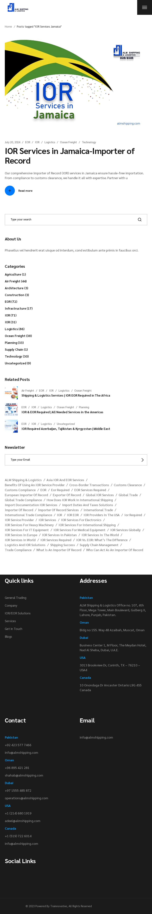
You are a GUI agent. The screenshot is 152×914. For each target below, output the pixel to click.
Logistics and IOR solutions (25, 545)
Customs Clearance (128, 485)
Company (11, 605)
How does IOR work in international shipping (80, 500)
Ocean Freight (68, 142)
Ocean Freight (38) (18, 336)
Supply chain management (99, 545)
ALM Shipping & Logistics (23, 480)
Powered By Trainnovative (51, 906)
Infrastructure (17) (19, 308)
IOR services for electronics (81, 520)
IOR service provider (19, 520)
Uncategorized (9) (18, 363)
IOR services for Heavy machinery (29, 525)
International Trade (98, 510)
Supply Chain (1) (16, 349)
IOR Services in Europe (21, 535)
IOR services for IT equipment (27, 530)
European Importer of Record (26, 495)
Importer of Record (19, 510)
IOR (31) (10, 322)
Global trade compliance (23, 500)
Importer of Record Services (58, 510)
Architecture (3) (16, 288)
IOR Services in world (20, 540)
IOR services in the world (100, 535)
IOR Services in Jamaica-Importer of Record (70, 155)
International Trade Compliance (28, 515)
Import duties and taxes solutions (87, 505)
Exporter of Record (67, 495)
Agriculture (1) (15, 274)
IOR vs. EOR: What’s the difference (102, 540)
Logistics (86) (14, 329)
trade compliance (18, 550)
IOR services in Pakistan (59, 535)
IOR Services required (55, 540)
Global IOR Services (100, 495)
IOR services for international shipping (87, 525)
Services (10, 621)
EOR (27, 142)
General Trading (15, 598)
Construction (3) (17, 295)
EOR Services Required (90, 490)
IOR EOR (73, 515)
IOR (37, 142)
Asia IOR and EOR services (65, 480)
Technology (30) (17, 356)
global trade (128, 495)
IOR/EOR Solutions (18, 613)
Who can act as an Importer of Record (114, 550)
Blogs (8, 636)
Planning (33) (14, 343)
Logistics (49, 142)
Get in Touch (13, 629)
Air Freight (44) (16, 281)
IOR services (47, 520)
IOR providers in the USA (102, 515)
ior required (133, 515)
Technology (89, 142)
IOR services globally (125, 530)
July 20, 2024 (12, 142)
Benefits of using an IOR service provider (35, 485)
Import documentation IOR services (31, 505)
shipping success (62, 545)
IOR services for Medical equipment (79, 530)
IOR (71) (10, 315)
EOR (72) (11, 301)
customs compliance (20, 490)
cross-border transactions (89, 485)
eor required (60, 490)
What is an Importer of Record (58, 550)
